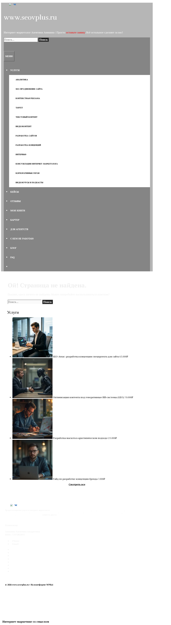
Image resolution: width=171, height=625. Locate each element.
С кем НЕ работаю (22, 238)
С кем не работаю (20, 565)
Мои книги (17, 210)
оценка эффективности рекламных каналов (103, 512)
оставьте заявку (75, 32)
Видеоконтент (24, 126)
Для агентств (19, 229)
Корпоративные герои (28, 173)
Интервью (21, 154)
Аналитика (22, 79)
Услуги (15, 70)
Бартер (14, 219)
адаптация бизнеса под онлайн (29, 515)
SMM (94, 510)
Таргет (19, 107)
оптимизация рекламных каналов (44, 512)
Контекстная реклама (28, 98)
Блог (13, 247)
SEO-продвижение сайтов (61, 510)
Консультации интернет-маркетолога (37, 163)
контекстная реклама (82, 510)
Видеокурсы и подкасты (29, 182)
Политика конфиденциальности (23, 519)
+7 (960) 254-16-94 (29, 540)
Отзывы (15, 201)
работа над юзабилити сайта (71, 512)
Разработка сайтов (26, 135)
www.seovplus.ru (30, 17)
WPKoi (49, 584)
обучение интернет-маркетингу (110, 510)
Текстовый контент (26, 117)
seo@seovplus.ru (28, 544)
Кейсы (14, 191)
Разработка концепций (28, 145)
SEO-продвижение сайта (29, 89)
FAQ (12, 257)
